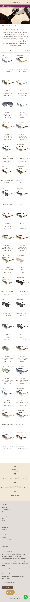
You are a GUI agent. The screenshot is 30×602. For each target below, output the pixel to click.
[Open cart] (28, 2)
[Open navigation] (2, 2)
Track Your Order (5, 546)
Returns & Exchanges (6, 522)
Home (2, 25)
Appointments (4, 507)
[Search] (25, 2)
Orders (3, 518)
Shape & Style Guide (6, 509)
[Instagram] (5, 568)
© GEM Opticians (15, 598)
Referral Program (5, 516)
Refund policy (4, 529)
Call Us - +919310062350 (7, 539)
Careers (3, 544)
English (14, 594)
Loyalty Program (5, 514)
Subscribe (7, 587)
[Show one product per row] (25, 50)
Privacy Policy (4, 525)
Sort (11, 50)
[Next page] (18, 457)
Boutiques (4, 537)
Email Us (3, 541)
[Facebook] (2, 568)
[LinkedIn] (9, 568)
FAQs (3, 511)
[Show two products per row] (27, 50)
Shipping (3, 520)
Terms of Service (5, 527)
